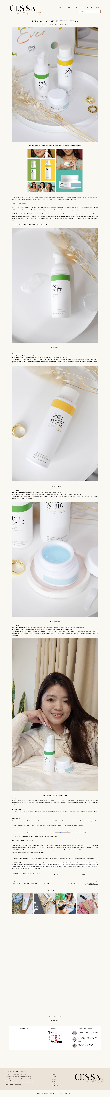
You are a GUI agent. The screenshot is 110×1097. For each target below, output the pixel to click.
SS (30, 1076)
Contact (97, 7)
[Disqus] (55, 939)
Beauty (67, 7)
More (83, 7)
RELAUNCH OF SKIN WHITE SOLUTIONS (24, 873)
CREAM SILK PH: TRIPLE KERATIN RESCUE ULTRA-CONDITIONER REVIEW (86, 1046)
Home (60, 7)
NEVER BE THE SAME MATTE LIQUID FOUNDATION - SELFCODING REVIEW (81, 883)
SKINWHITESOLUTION (28, 875)
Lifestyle (75, 7)
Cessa (22, 9)
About (89, 7)
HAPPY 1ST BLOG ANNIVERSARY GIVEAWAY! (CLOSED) (88, 1033)
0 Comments (64, 24)
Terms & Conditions (64, 1093)
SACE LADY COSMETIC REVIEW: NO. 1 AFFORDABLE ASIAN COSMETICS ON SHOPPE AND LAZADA (88, 1039)
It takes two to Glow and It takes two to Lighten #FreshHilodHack (30, 882)
